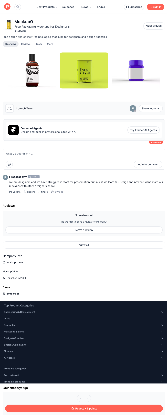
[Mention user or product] (9, 164)
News (84, 7)
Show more (149, 108)
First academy (18, 176)
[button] (50, 43)
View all (84, 245)
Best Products (46, 7)
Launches (68, 7)
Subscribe (135, 7)
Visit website (154, 26)
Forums (100, 7)
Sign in (157, 7)
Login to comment (148, 164)
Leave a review (84, 230)
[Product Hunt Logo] (7, 6)
